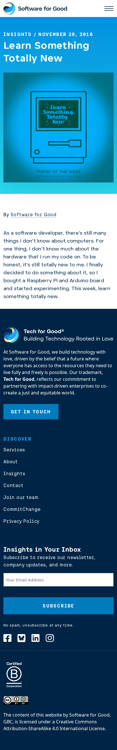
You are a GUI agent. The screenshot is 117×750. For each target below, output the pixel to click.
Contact (13, 485)
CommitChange (22, 509)
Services (14, 449)
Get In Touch (31, 411)
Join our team (20, 497)
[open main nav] (109, 8)
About (10, 461)
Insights (17, 34)
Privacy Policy (21, 521)
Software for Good (34, 214)
